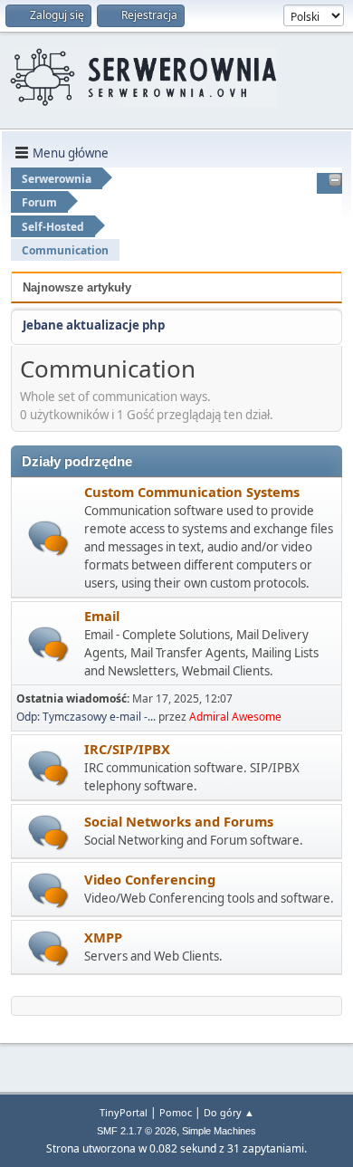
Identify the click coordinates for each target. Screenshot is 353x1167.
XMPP (103, 937)
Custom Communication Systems (192, 492)
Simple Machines (219, 1130)
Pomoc (175, 1112)
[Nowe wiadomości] (48, 538)
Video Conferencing (149, 879)
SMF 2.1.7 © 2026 (136, 1130)
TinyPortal (124, 1112)
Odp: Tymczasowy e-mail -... (86, 716)
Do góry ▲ (229, 1112)
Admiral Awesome (235, 716)
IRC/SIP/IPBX (127, 749)
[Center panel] (335, 181)
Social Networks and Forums (178, 821)
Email (101, 616)
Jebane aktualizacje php (94, 325)
